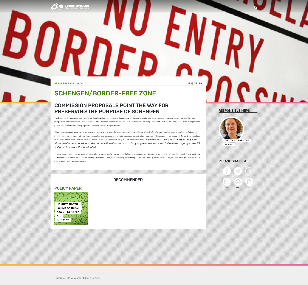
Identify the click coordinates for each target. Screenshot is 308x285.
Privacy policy (75, 278)
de (195, 83)
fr (200, 83)
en (190, 83)
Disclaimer (61, 278)
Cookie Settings (92, 278)
